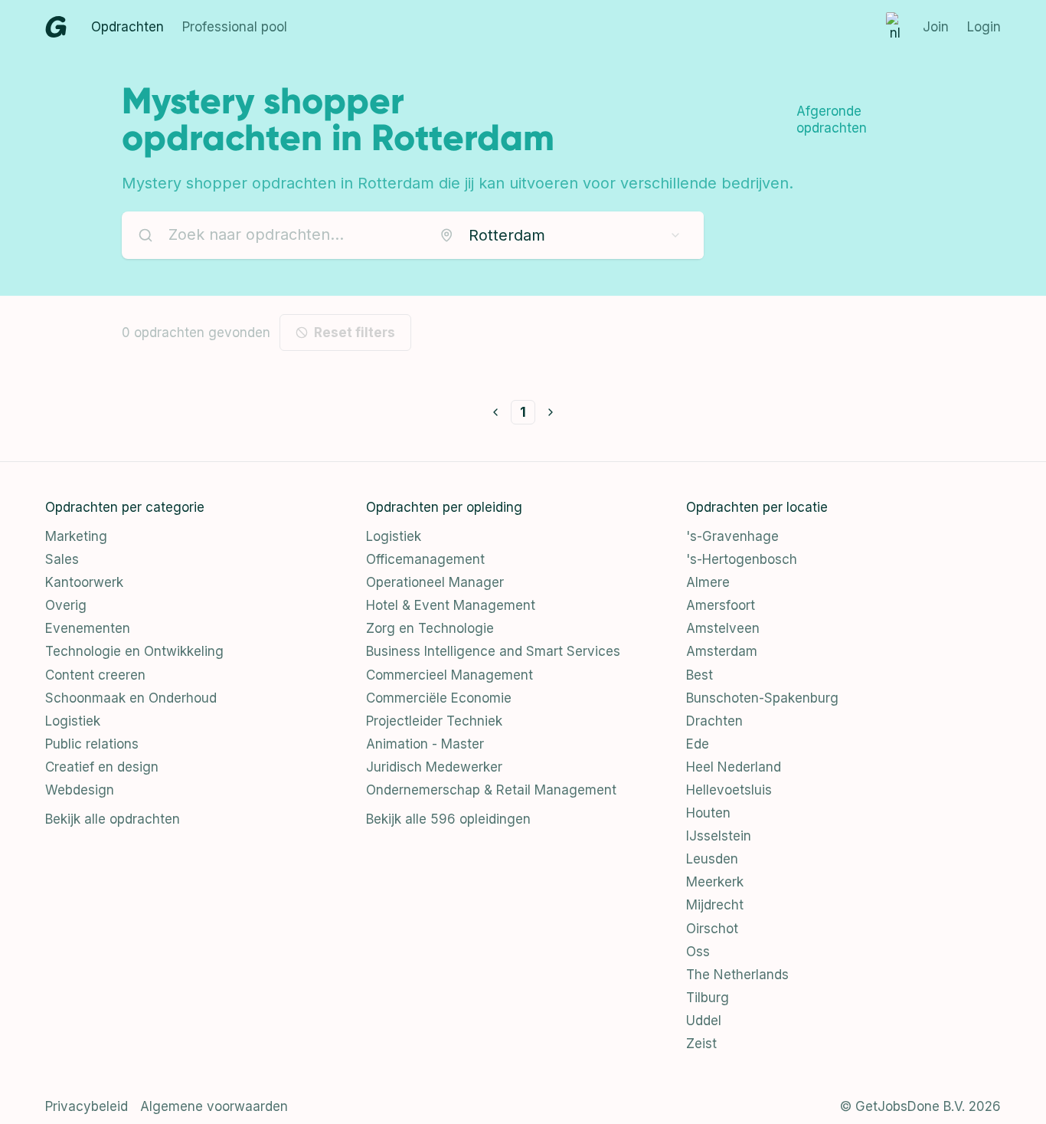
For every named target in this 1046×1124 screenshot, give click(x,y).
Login (984, 26)
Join (936, 26)
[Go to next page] (550, 412)
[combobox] (560, 235)
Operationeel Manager (435, 582)
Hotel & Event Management (450, 605)
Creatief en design (102, 767)
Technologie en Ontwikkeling (134, 651)
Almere (708, 582)
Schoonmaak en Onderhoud (131, 698)
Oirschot (712, 928)
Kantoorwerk (84, 582)
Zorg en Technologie (430, 628)
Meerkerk (715, 882)
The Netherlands (737, 974)
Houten (708, 813)
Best (699, 675)
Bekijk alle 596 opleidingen (448, 819)
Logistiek (72, 721)
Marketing (76, 536)
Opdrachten (127, 26)
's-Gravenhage (732, 536)
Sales (62, 559)
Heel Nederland (733, 767)
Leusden (712, 859)
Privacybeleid (86, 1106)
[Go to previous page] (495, 412)
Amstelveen (723, 628)
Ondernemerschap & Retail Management (491, 790)
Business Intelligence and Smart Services (493, 651)
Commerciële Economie (439, 698)
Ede (697, 744)
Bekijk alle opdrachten (112, 819)
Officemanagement (425, 559)
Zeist (701, 1043)
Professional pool (234, 26)
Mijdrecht (715, 905)
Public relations (92, 744)
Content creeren (95, 675)
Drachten (714, 721)
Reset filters (354, 332)
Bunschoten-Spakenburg (762, 698)
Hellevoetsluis (729, 790)
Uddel (703, 1020)
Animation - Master (425, 744)
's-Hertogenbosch (741, 559)
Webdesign (79, 790)
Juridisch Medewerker (434, 767)
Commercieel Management (449, 675)
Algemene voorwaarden (214, 1106)
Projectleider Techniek (434, 721)
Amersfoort (720, 605)
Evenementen (87, 628)
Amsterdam (721, 651)
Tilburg (707, 997)
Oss (698, 951)
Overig (66, 605)
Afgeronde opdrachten (831, 119)
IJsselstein (718, 836)
